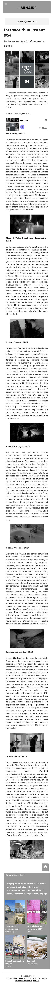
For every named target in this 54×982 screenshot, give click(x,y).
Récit (9, 894)
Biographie (12, 883)
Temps (28, 894)
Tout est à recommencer (12, 928)
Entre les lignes (10, 932)
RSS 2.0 (36, 981)
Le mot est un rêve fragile (14, 962)
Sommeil (31, 961)
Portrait (26, 890)
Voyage (43, 894)
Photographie (13, 890)
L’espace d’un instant (17, 887)
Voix (35, 894)
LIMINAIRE (27, 8)
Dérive (31, 883)
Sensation (18, 894)
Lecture (33, 887)
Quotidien (37, 890)
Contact (29, 981)
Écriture (40, 883)
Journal (29, 932)
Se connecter (20, 981)
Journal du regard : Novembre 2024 (36, 928)
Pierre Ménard (19, 978)
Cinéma (22, 883)
